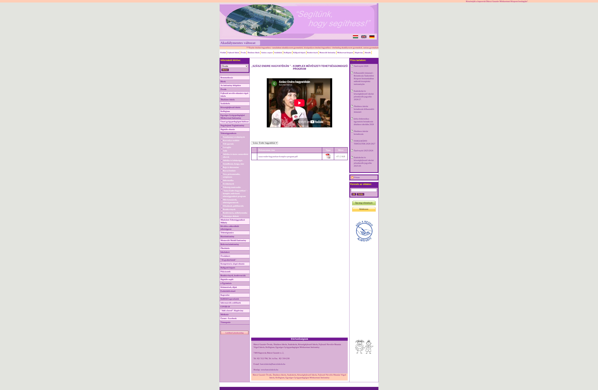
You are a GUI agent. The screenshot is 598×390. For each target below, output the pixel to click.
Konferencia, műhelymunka (235, 213)
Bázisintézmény (227, 236)
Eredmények (228, 184)
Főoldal (223, 52)
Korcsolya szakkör (231, 140)
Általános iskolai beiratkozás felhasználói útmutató (364, 109)
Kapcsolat (225, 295)
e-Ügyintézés (226, 283)
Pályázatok (225, 271)
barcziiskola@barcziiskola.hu (272, 364)
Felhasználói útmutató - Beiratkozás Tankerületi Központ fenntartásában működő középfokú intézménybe (364, 78)
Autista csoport (267, 52)
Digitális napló (227, 279)
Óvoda (243, 52)
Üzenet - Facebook (229, 318)
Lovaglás (227, 147)
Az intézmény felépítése (231, 85)
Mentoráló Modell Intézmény (233, 240)
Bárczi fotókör (229, 171)
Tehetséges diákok (231, 216)
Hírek (223, 81)
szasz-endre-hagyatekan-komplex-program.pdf (278, 156)
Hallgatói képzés (299, 52)
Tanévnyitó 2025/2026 (363, 150)
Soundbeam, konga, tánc (233, 164)
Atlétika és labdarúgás (232, 160)
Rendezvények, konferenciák (233, 275)
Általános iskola (228, 99)
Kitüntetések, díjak (229, 287)
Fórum (357, 177)
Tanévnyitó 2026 (361, 66)
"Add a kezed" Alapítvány (232, 310)
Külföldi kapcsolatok (230, 299)
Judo (225, 151)
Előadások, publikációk (233, 206)
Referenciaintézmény (230, 244)
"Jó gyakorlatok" (228, 260)
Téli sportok (228, 144)
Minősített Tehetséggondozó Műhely (233, 221)
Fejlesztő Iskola (233, 52)
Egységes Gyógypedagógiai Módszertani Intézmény (233, 116)
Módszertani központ (345, 52)
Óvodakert (225, 256)
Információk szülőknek (231, 303)
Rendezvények (312, 52)
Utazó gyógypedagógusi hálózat (235, 121)
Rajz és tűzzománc (231, 167)
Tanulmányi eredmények (234, 137)
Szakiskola (278, 52)
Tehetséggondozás (228, 133)
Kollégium (288, 52)
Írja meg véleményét (364, 203)
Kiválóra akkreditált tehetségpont (230, 227)
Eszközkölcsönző (228, 291)
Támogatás (225, 322)
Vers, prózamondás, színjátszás (231, 175)
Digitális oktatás (228, 129)
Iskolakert (225, 252)
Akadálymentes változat (237, 43)
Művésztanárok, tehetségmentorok (230, 201)
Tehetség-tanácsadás (232, 187)
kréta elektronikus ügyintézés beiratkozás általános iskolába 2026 (364, 122)
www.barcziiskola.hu (269, 369)
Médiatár (225, 314)
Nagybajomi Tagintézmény (232, 125)
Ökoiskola (225, 248)
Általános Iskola (253, 52)
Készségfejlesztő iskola (230, 107)
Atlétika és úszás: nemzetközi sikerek (235, 155)
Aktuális (368, 52)
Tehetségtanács (227, 232)
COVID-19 (225, 306)
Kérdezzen (363, 209)
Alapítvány (359, 52)
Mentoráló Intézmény (327, 52)
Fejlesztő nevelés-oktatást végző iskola (234, 94)
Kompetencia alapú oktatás (232, 264)
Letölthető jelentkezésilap (234, 333)
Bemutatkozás (227, 77)
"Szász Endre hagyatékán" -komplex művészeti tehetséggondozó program (235, 193)
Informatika (228, 180)
